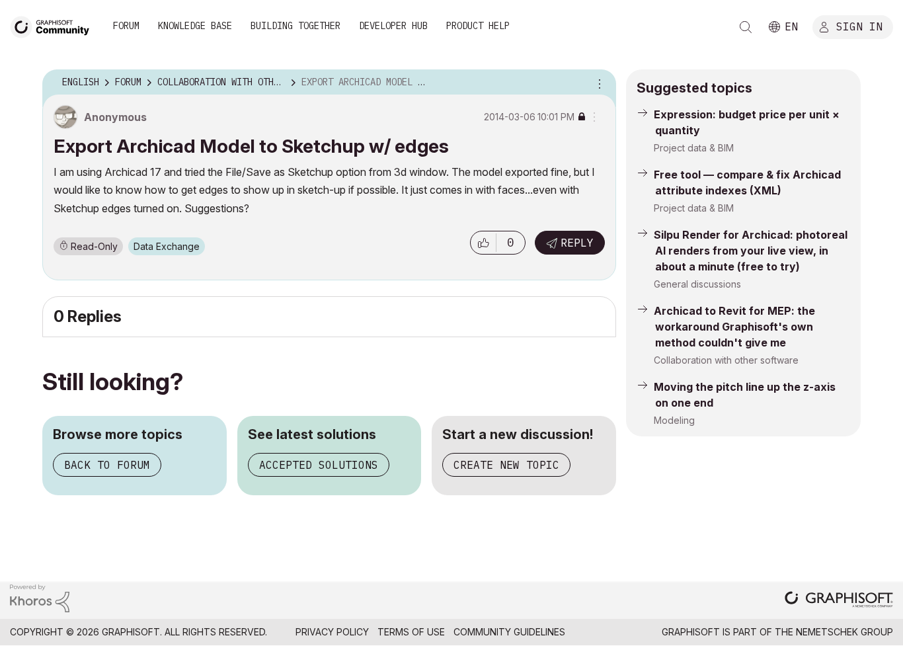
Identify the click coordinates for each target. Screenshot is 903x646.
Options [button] (597, 82)
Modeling (674, 420)
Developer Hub (393, 26)
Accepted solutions (318, 464)
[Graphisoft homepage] (839, 601)
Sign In (859, 25)
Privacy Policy (332, 631)
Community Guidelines (509, 631)
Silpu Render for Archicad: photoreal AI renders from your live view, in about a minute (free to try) (750, 250)
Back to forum (107, 464)
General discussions (697, 284)
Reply (577, 242)
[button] (483, 242)
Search (746, 27)
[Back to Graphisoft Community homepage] (54, 25)
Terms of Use (411, 631)
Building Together (295, 26)
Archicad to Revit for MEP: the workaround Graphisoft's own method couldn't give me (734, 326)
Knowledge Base (195, 26)
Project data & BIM (694, 147)
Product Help (478, 26)
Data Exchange (167, 246)
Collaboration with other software (726, 360)
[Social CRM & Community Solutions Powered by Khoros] (39, 597)
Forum (126, 26)
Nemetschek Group (844, 631)
